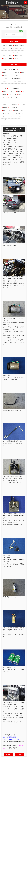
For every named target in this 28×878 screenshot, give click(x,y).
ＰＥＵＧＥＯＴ (21, 81)
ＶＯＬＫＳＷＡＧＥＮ (14, 88)
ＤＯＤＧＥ (22, 104)
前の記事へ (8, 754)
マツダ (19, 94)
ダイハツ (5, 97)
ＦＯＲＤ (5, 107)
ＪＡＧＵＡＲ (6, 78)
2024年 (16, 45)
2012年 (16, 55)
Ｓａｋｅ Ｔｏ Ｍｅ (18, 110)
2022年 (5, 48)
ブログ (20, 69)
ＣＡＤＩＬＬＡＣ (7, 101)
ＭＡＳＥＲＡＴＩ (7, 75)
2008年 (16, 58)
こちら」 (6, 743)
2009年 (10, 58)
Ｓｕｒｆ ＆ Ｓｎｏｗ (21, 113)
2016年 (16, 52)
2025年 (10, 45)
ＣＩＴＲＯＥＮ (12, 69)
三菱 (15, 94)
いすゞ (16, 97)
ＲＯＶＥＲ (15, 85)
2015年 (22, 52)
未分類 (4, 120)
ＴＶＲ (4, 88)
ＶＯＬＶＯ (5, 91)
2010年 (5, 58)
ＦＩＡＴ (16, 75)
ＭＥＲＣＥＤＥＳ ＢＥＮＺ (18, 78)
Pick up (5, 69)
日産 (23, 91)
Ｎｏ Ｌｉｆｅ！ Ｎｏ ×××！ (9, 116)
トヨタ (18, 91)
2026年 (5, 45)
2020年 (16, 48)
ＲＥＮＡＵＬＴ (6, 85)
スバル (10, 94)
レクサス (13, 91)
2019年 (22, 48)
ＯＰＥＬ (5, 81)
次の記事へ (19, 754)
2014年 (5, 55)
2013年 (10, 55)
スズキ (11, 97)
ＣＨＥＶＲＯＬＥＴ (18, 101)
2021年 (10, 48)
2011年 (21, 55)
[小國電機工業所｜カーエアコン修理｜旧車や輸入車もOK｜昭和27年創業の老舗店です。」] (12, 3)
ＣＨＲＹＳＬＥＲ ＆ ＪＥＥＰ (10, 104)
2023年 (22, 45)
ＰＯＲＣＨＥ (13, 81)
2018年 (5, 52)
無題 (20, 116)
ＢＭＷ (22, 72)
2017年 (10, 52)
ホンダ (4, 94)
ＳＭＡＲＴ (22, 85)
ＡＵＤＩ (17, 72)
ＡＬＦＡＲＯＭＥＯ (8, 72)
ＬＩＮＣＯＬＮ (13, 107)
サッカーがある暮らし (8, 113)
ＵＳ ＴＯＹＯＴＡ (7, 110)
